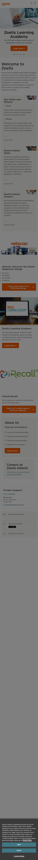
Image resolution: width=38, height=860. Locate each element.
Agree (19, 844)
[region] (19, 839)
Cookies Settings (19, 856)
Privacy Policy (27, 840)
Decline (19, 850)
